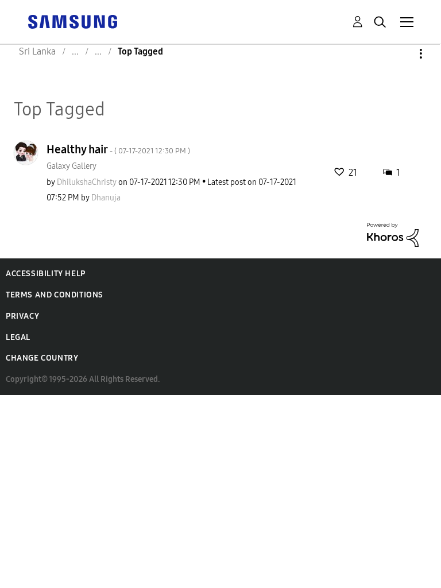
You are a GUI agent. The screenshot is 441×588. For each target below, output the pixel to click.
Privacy (22, 316)
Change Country (42, 358)
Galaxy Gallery (71, 166)
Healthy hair (118, 149)
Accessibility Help (46, 273)
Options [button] (401, 54)
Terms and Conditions (54, 295)
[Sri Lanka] (72, 21)
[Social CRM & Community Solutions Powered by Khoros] (393, 234)
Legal (18, 337)
